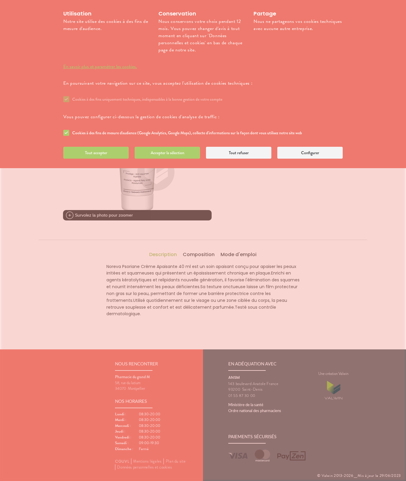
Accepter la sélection (167, 153)
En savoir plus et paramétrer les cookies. (100, 66)
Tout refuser (239, 153)
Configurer (310, 153)
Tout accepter (96, 153)
